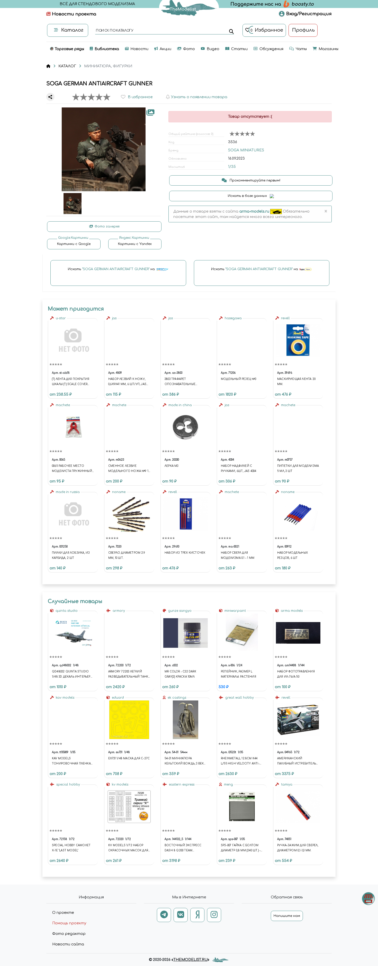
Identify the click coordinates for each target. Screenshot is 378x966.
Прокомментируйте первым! (254, 180)
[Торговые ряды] (368, 898)
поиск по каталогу (114, 31)
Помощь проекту (69, 923)
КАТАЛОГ (67, 66)
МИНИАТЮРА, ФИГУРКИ (108, 66)
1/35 (232, 167)
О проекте (63, 913)
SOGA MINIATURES (246, 150)
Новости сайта (68, 944)
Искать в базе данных (248, 196)
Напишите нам (287, 916)
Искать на (112, 269)
